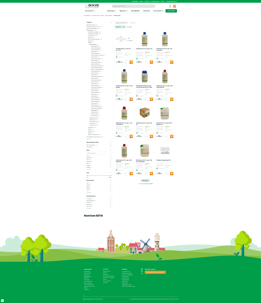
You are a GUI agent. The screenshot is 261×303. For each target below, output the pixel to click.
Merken (85, 287)
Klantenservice (125, 278)
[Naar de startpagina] (92, 6)
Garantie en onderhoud (127, 274)
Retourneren (125, 283)
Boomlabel (86, 278)
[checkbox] (99, 145)
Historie (105, 272)
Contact (163, 1)
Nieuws (142, 1)
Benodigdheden (87, 276)
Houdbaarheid (125, 276)
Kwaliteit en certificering (108, 277)
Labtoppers (86, 289)
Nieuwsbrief (125, 281)
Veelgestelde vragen (126, 284)
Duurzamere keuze (88, 281)
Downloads (105, 274)
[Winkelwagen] (174, 6)
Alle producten (87, 273)
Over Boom (147, 1)
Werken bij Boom (155, 1)
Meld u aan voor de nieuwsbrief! (155, 272)
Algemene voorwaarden (88, 299)
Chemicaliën (87, 279)
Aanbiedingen (135, 1)
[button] (99, 22)
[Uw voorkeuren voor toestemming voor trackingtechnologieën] (2, 300)
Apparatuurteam (107, 271)
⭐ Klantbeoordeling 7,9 (171, 1)
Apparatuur (86, 274)
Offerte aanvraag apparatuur (128, 286)
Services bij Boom (107, 281)
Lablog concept (125, 279)
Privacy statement (99, 299)
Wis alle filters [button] (132, 22)
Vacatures (105, 282)
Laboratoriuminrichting (89, 286)
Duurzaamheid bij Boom (108, 276)
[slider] (87, 175)
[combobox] (133, 6)
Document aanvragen (127, 273)
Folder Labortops (88, 283)
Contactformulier (126, 271)
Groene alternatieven (89, 284)
